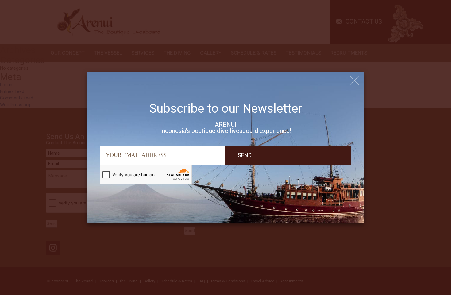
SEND (245, 155)
